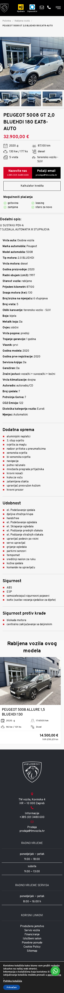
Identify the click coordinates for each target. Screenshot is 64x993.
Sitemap (32, 951)
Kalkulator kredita (32, 186)
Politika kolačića (12, 981)
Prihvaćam (12, 987)
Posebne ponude (32, 943)
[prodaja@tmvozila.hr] (43, 7)
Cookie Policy (32, 947)
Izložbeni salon (32, 938)
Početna (7, 21)
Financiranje (32, 934)
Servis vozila (32, 930)
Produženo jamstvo (32, 926)
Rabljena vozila (22, 21)
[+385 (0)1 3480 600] (49, 7)
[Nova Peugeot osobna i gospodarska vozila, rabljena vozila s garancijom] (4, 7)
